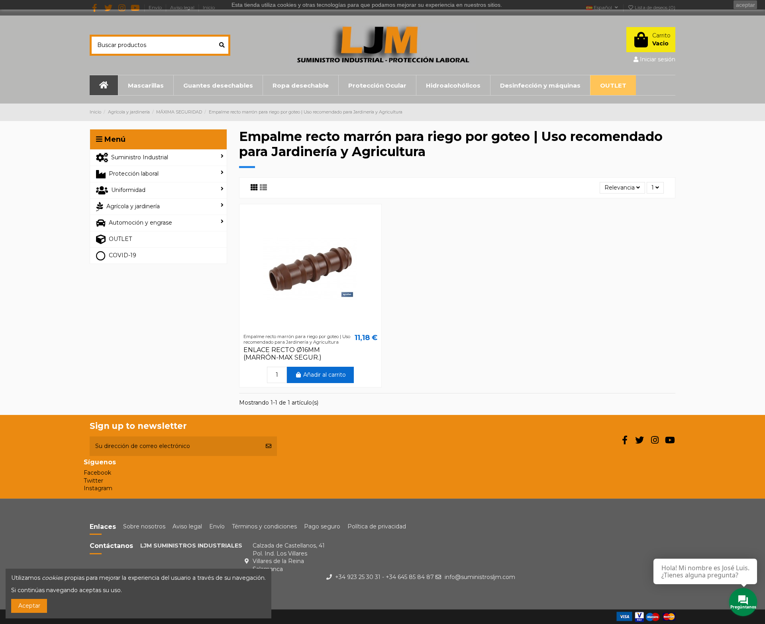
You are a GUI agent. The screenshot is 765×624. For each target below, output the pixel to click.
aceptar (745, 5)
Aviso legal (187, 526)
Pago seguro (322, 526)
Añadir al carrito (324, 374)
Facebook (97, 472)
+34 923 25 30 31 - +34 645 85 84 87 (384, 577)
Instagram (98, 488)
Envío (217, 526)
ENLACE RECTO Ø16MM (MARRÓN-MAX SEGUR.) (282, 353)
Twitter (93, 480)
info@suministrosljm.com (480, 577)
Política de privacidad (376, 526)
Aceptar (29, 605)
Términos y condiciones (264, 526)
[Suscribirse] (268, 446)
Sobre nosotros (144, 526)
